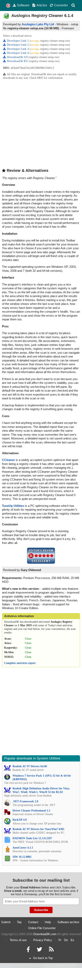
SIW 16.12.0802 (22, 856)
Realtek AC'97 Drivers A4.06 (30, 766)
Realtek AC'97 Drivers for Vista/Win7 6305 (38, 829)
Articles (41, 5)
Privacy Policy (42, 940)
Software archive (68, 922)
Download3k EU (18, 61)
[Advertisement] (41, 124)
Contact (33, 922)
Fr (60, 940)
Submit (5, 922)
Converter (61, 5)
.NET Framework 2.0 (25, 801)
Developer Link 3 (18, 48)
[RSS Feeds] (51, 950)
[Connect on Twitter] (39, 950)
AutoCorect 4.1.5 (23, 847)
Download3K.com (45, 934)
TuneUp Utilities (13, 505)
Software (23, 5)
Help (48, 922)
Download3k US (17, 57)
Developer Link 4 (18, 52)
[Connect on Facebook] (28, 950)
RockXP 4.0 (20, 819)
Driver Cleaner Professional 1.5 (31, 810)
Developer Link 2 (18, 44)
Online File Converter (42, 928)
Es (72, 940)
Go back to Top (43, 958)
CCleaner (8, 460)
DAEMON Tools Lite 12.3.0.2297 (32, 838)
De (66, 940)
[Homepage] (8, 5)
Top (19, 922)
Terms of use (18, 940)
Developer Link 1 (18, 40)
